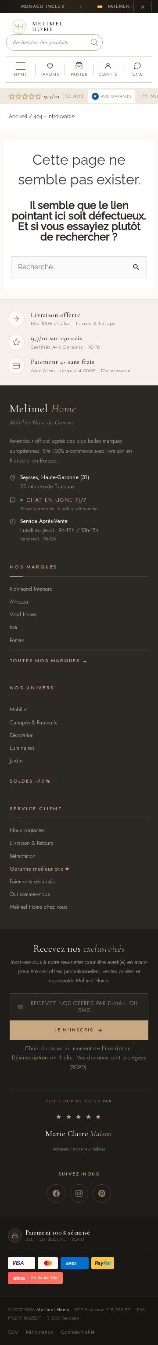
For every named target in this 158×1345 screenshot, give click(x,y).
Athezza (19, 601)
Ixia (13, 627)
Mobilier (19, 709)
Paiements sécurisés (32, 881)
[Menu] (20, 69)
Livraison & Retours (31, 843)
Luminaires (22, 748)
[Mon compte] (107, 69)
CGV (13, 1331)
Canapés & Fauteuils (33, 722)
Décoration (22, 735)
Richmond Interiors (31, 589)
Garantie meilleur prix (36, 869)
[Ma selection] (49, 69)
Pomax (17, 640)
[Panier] (79, 69)
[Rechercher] (94, 42)
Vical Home (23, 614)
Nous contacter (27, 830)
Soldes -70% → (34, 780)
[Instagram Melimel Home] (79, 1193)
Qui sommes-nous (30, 894)
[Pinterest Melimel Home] (102, 1193)
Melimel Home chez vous (38, 907)
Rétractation (23, 856)
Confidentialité (78, 1331)
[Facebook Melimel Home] (56, 1193)
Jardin (16, 760)
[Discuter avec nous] (137, 69)
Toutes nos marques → (49, 660)
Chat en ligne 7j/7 (56, 501)
